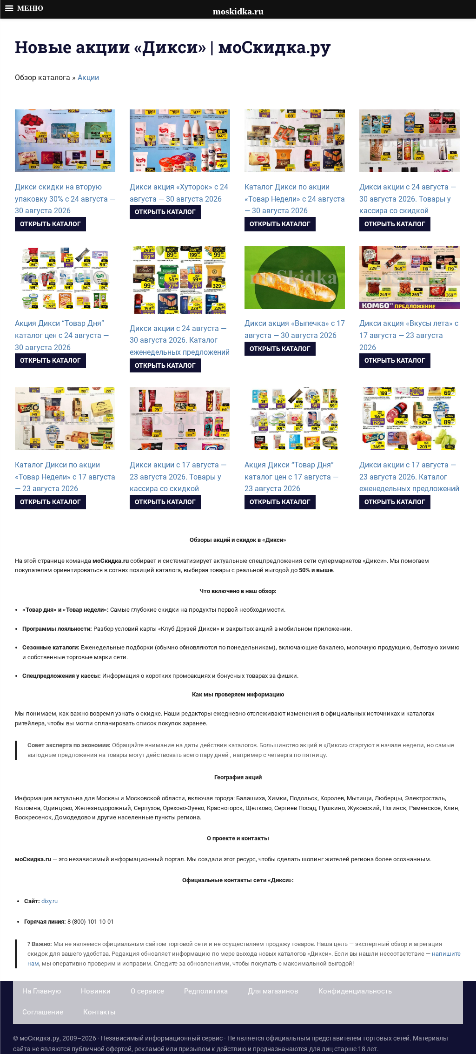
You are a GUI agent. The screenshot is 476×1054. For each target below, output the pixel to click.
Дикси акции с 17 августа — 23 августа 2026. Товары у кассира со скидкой (178, 476)
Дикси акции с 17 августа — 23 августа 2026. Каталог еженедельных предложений (409, 476)
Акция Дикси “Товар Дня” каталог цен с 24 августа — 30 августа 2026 (62, 335)
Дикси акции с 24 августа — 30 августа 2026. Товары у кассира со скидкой (407, 198)
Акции (88, 77)
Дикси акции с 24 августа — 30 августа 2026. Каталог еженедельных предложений (180, 340)
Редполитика (206, 991)
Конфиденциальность (355, 991)
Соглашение (42, 1012)
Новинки (96, 991)
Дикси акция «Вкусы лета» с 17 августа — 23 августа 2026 (408, 335)
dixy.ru (49, 901)
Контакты (99, 1012)
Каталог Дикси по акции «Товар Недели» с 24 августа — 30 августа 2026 (295, 198)
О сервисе (147, 991)
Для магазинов (273, 991)
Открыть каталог (50, 224)
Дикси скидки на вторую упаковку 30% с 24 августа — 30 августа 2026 (65, 198)
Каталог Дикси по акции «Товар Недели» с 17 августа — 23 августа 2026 (65, 476)
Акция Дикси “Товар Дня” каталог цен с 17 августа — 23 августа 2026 (291, 476)
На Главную (41, 991)
